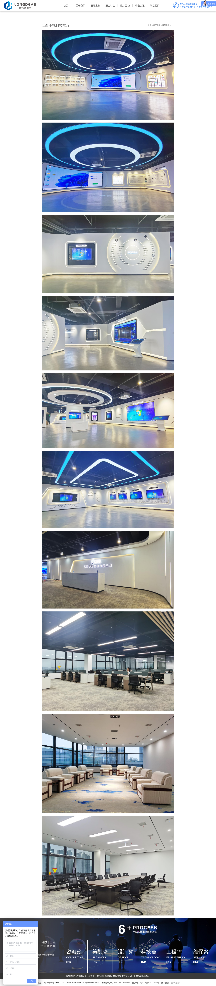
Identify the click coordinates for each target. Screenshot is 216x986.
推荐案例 (165, 25)
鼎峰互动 (175, 982)
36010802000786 (122, 982)
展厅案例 (156, 25)
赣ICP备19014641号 (149, 982)
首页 (149, 25)
